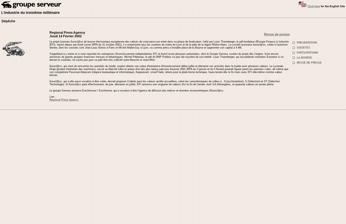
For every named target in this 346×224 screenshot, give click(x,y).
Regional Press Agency (63, 99)
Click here (314, 6)
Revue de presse (277, 34)
